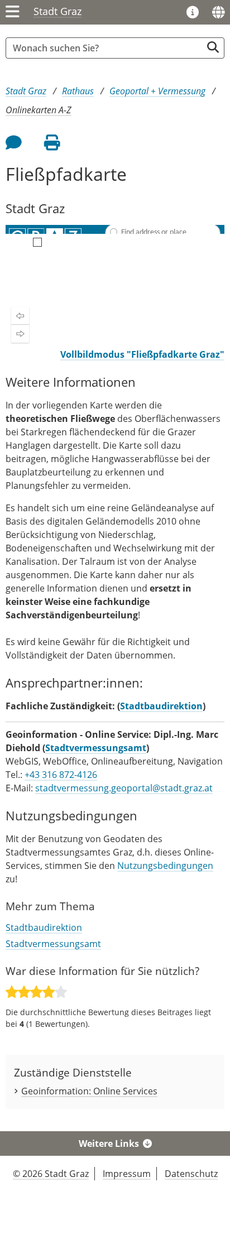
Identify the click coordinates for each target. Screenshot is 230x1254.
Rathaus (78, 91)
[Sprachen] (218, 12)
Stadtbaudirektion (161, 706)
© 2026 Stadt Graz (51, 1173)
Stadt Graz (57, 11)
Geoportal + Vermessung (157, 91)
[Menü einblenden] (13, 12)
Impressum (127, 1173)
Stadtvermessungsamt (95, 748)
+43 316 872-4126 (61, 774)
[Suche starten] (213, 47)
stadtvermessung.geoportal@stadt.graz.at (124, 788)
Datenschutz (191, 1173)
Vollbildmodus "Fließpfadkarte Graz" (142, 354)
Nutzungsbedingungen (165, 865)
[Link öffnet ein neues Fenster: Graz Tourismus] (192, 13)
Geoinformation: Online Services (89, 1091)
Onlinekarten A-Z (38, 110)
